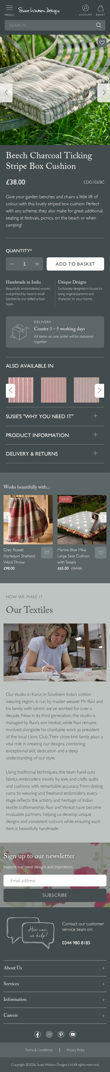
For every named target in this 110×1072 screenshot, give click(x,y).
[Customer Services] (30, 933)
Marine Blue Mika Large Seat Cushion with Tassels (73, 555)
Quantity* (19, 251)
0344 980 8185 (76, 943)
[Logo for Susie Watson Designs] (39, 10)
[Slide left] (6, 93)
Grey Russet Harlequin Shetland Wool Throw (19, 555)
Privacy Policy (76, 1050)
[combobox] (55, 25)
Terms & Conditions (39, 1050)
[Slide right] (103, 93)
